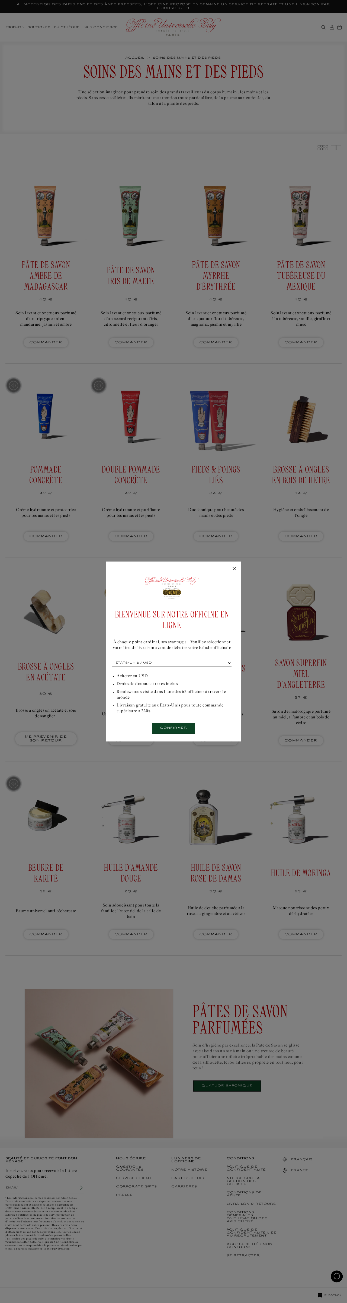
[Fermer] (234, 569)
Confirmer (173, 728)
